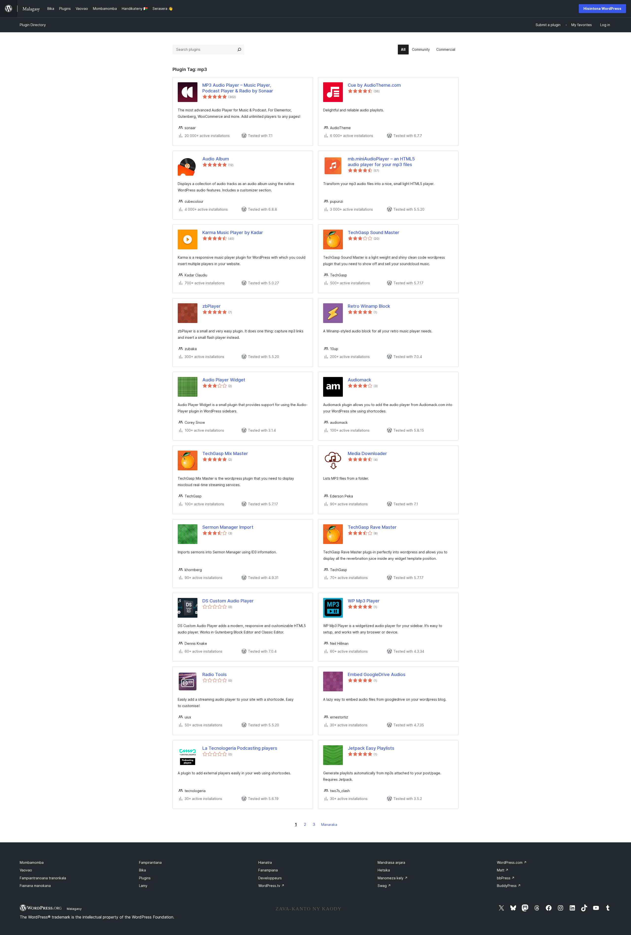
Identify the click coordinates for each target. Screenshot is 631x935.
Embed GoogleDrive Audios (376, 674)
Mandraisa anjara (391, 862)
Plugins (145, 878)
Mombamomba (32, 862)
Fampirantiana (150, 862)
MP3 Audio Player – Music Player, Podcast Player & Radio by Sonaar (237, 88)
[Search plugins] (239, 49)
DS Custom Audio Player (228, 600)
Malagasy (74, 909)
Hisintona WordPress (602, 8)
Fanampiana (268, 870)
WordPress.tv (271, 886)
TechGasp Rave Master (372, 527)
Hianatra (265, 862)
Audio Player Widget (223, 379)
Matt (502, 870)
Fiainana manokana (35, 886)
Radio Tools (214, 674)
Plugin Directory (33, 25)
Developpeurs (270, 878)
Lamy (143, 886)
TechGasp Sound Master (373, 232)
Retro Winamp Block (369, 306)
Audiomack (359, 379)
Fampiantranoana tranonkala (43, 878)
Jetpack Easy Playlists (371, 748)
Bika (142, 870)
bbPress (506, 878)
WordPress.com (512, 862)
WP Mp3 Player (364, 600)
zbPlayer (211, 306)
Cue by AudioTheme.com (374, 85)
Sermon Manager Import (227, 527)
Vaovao (26, 870)
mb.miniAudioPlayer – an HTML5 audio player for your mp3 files (381, 161)
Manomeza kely (393, 878)
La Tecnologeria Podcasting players (239, 748)
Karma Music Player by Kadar (232, 232)
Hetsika (384, 870)
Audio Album (215, 158)
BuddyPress (509, 886)
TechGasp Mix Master (225, 453)
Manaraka (329, 824)
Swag (384, 886)
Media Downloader (367, 453)
